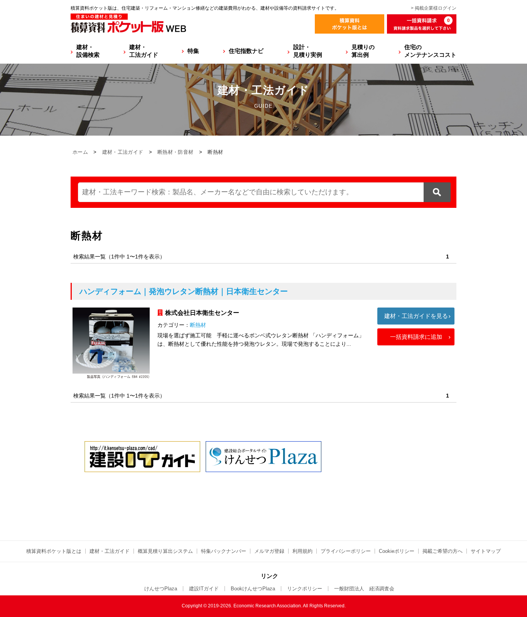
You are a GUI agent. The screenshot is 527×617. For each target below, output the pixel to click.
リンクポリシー (304, 589)
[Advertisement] (263, 501)
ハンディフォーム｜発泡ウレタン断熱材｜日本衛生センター (183, 291)
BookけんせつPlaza (253, 589)
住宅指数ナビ (246, 51)
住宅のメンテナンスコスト (430, 51)
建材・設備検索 (88, 51)
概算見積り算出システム (165, 551)
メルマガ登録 (269, 551)
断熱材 (198, 325)
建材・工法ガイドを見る (416, 316)
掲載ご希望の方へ (442, 551)
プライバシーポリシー (346, 551)
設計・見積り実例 (307, 51)
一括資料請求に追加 (416, 336)
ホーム (80, 152)
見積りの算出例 (363, 51)
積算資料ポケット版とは (53, 551)
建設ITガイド (204, 589)
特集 (193, 51)
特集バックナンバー (223, 551)
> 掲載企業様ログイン (433, 8)
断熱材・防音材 (175, 152)
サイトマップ (486, 551)
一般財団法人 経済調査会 (364, 589)
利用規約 (302, 551)
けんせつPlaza (160, 589)
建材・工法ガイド (143, 51)
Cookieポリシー (396, 551)
